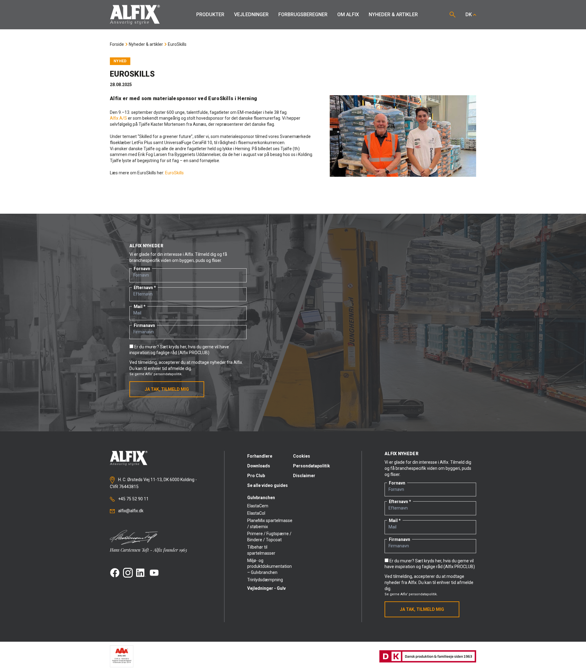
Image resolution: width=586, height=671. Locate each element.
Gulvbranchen (261, 497)
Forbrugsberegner (302, 14)
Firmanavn (144, 325)
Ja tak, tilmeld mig (167, 389)
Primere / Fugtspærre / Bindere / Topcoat (269, 536)
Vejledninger (251, 14)
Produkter (210, 14)
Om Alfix (348, 14)
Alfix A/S (118, 118)
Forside (117, 44)
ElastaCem (257, 505)
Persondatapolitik (311, 465)
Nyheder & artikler (393, 14)
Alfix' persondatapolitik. (164, 374)
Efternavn (143, 287)
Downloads (258, 465)
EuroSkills (177, 44)
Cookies (301, 456)
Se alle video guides (267, 485)
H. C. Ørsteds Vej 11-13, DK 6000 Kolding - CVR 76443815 (153, 483)
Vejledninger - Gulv (266, 588)
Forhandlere (259, 456)
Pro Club (256, 475)
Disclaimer (304, 475)
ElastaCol (256, 513)
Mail (138, 306)
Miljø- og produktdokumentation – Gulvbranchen (269, 566)
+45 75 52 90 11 (133, 498)
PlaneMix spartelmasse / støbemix (269, 523)
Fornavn (142, 268)
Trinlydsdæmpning (265, 579)
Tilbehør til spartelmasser (261, 550)
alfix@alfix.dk (130, 510)
